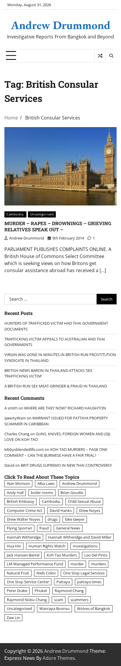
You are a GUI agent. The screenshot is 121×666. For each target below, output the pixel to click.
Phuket (41, 590)
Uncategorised (42, 214)
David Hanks (61, 510)
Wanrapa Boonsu (54, 608)
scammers (79, 599)
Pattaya (63, 581)
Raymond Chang (69, 590)
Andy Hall (15, 492)
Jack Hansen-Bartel (23, 555)
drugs (53, 519)
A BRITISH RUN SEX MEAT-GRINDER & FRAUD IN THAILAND (55, 386)
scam (58, 599)
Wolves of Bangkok (93, 608)
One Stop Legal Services (84, 573)
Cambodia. (15, 214)
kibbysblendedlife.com (24, 449)
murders (98, 563)
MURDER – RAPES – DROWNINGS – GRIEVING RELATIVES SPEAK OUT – (57, 226)
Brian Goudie (71, 492)
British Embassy (20, 501)
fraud (44, 528)
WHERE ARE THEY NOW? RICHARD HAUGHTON (65, 408)
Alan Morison (18, 483)
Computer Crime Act (24, 510)
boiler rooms (42, 492)
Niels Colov (46, 573)
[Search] (111, 55)
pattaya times (89, 581)
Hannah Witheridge (24, 537)
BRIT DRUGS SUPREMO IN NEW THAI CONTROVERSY (66, 465)
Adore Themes (59, 658)
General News (68, 528)
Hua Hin (14, 546)
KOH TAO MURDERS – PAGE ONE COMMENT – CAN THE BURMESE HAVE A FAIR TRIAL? (55, 452)
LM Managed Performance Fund (35, 563)
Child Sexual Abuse (84, 501)
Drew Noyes (89, 510)
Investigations (85, 546)
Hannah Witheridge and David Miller (79, 537)
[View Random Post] (100, 55)
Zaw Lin (13, 617)
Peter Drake (17, 590)
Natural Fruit (18, 573)
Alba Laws (46, 483)
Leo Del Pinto (95, 555)
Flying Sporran (19, 528)
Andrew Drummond (60, 25)
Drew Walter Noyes (23, 519)
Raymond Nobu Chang (27, 599)
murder (77, 563)
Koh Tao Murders (62, 555)
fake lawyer (75, 519)
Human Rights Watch (46, 546)
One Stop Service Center (28, 581)
